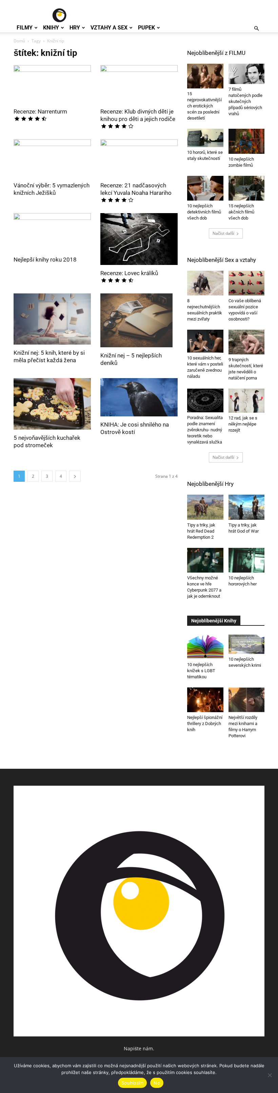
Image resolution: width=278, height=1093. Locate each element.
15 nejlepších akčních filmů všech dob (241, 212)
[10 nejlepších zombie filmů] (247, 141)
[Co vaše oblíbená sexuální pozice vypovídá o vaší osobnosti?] (247, 283)
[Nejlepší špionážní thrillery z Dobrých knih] (205, 699)
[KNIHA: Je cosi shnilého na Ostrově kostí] (139, 397)
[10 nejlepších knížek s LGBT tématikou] (205, 647)
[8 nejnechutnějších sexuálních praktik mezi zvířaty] (205, 283)
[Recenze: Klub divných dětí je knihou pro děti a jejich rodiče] (139, 84)
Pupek (146, 27)
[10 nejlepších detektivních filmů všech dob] (205, 188)
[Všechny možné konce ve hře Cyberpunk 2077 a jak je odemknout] (205, 560)
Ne (157, 1083)
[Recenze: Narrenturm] (52, 84)
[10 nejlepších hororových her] (247, 560)
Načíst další (223, 233)
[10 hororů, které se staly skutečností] (205, 138)
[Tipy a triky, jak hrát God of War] (247, 507)
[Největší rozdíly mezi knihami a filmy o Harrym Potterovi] (247, 699)
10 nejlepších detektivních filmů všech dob (204, 212)
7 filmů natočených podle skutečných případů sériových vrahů (245, 101)
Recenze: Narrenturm (40, 111)
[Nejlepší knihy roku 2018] (52, 232)
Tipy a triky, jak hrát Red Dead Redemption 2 (201, 531)
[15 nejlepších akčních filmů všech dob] (247, 188)
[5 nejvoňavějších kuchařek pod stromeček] (52, 404)
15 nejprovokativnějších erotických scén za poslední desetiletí (204, 106)
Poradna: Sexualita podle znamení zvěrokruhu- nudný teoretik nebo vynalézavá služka (205, 430)
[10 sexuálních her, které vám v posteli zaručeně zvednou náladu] (205, 341)
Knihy (51, 27)
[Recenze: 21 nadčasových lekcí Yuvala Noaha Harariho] (139, 158)
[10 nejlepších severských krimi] (247, 644)
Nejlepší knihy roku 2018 (45, 259)
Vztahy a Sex (109, 27)
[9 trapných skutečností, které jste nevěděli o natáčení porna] (247, 342)
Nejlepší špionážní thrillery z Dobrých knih (204, 723)
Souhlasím (132, 1083)
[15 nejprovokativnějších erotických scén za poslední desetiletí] (205, 76)
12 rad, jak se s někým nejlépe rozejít (243, 424)
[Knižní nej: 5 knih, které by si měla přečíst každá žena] (52, 319)
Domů (19, 41)
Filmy (25, 27)
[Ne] (269, 1075)
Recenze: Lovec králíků (129, 273)
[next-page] (75, 476)
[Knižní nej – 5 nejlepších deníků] (139, 320)
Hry (75, 27)
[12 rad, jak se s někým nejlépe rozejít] (247, 401)
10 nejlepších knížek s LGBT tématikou (201, 670)
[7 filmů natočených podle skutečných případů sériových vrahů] (247, 74)
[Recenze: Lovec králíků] (139, 239)
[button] (256, 28)
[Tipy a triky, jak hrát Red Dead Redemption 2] (205, 507)
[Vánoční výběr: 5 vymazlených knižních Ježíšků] (52, 158)
